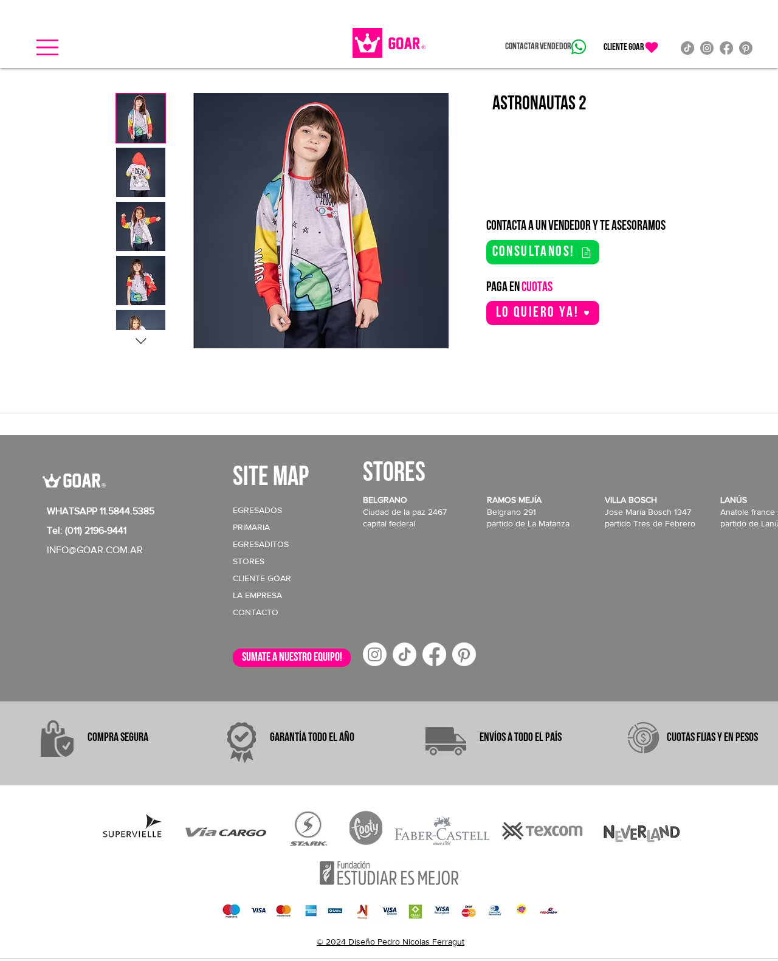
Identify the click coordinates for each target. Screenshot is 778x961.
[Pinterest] (745, 48)
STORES (248, 561)
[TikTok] (687, 48)
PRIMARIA (251, 527)
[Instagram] (707, 48)
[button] (47, 47)
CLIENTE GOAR (262, 578)
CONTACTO (255, 612)
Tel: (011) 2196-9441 (86, 530)
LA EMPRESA (257, 595)
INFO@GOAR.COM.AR (95, 550)
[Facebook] (726, 48)
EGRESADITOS (261, 544)
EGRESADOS (257, 510)
